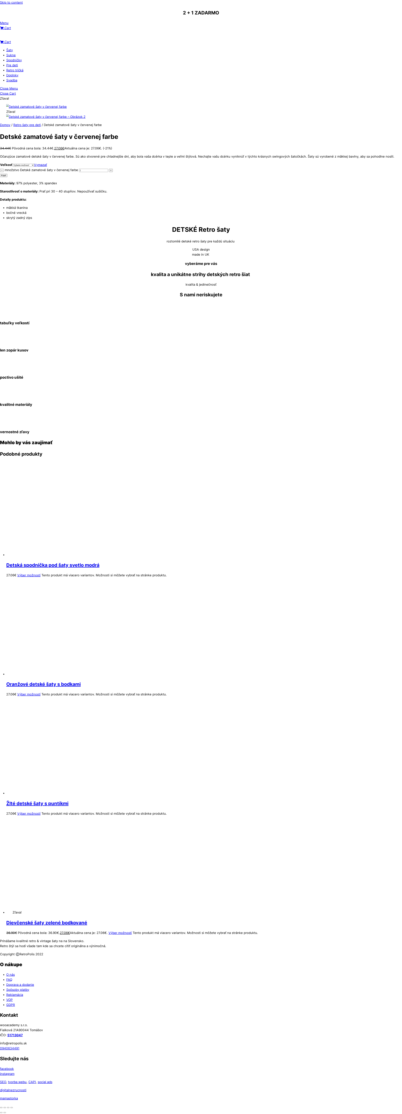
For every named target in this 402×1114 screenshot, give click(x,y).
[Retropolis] (15, 37)
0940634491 (9, 1048)
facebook (7, 1069)
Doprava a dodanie (20, 985)
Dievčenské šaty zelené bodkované (46, 922)
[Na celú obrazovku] (4, 1107)
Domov (5, 125)
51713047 (15, 1035)
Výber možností (29, 575)
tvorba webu (17, 1082)
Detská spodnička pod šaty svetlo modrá (52, 565)
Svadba (11, 80)
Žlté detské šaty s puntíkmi (37, 803)
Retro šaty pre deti (27, 125)
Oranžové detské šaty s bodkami (43, 684)
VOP (9, 1000)
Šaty (9, 50)
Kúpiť (3, 175)
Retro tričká (14, 70)
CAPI (32, 1082)
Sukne (11, 55)
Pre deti (12, 65)
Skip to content (11, 2)
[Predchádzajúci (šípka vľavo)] (1, 1112)
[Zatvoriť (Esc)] (11, 1107)
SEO (3, 1082)
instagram (7, 1074)
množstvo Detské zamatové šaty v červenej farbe (41, 170)
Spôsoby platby (17, 990)
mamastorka (9, 1098)
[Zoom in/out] (1, 1107)
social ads (45, 1082)
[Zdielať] (8, 1107)
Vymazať (40, 165)
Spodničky (14, 60)
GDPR (10, 1005)
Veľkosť (6, 165)
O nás (10, 975)
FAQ (9, 980)
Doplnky (12, 75)
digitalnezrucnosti (13, 1090)
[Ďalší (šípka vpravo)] (4, 1112)
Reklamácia (14, 995)
